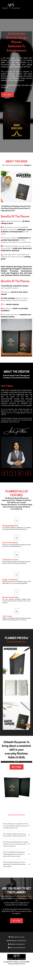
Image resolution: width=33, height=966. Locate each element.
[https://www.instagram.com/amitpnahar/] (5, 473)
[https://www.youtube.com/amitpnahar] (20, 473)
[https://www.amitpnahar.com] (16, 6)
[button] (31, 14)
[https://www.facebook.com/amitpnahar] (13, 473)
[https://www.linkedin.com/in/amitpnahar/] (28, 473)
